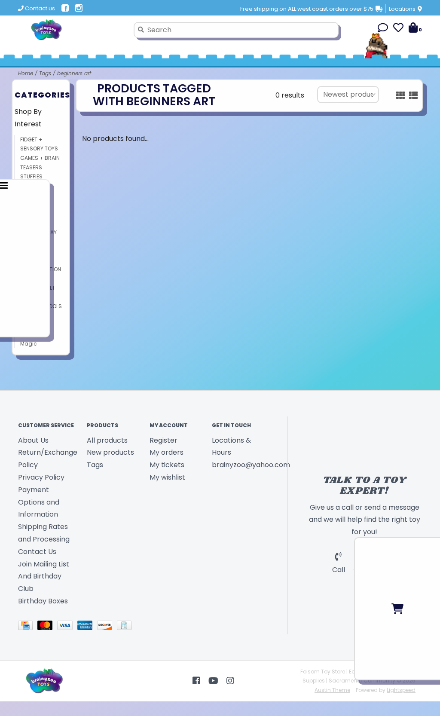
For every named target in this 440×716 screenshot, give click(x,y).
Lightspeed (401, 690)
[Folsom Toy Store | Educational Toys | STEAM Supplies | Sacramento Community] (72, 29)
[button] (383, 29)
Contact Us (37, 552)
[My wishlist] (398, 29)
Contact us (39, 8)
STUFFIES (31, 176)
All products (107, 440)
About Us (33, 440)
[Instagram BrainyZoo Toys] (230, 680)
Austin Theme (332, 690)
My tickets (167, 465)
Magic (28, 343)
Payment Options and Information (38, 502)
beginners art (74, 73)
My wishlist (167, 477)
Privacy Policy (41, 477)
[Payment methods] (27, 627)
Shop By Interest (28, 118)
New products (110, 452)
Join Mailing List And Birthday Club (43, 576)
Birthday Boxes (43, 601)
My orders (166, 452)
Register (163, 440)
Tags (45, 73)
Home (25, 73)
